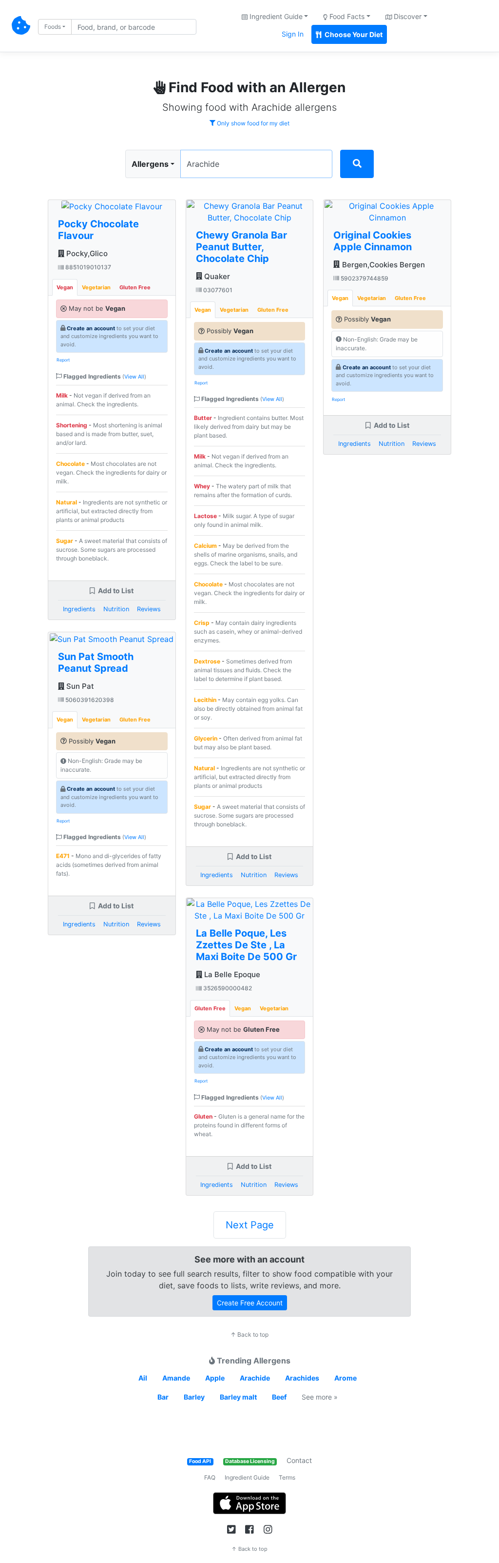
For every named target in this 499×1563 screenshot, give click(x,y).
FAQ (209, 1477)
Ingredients (79, 609)
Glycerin (205, 738)
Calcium (205, 545)
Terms (287, 1477)
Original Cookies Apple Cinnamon (372, 241)
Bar (163, 1397)
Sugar (64, 540)
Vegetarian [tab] (96, 287)
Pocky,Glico (86, 253)
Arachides (302, 1378)
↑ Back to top (249, 1334)
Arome (345, 1378)
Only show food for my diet (252, 123)
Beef (279, 1397)
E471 (63, 856)
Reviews (149, 609)
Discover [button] (407, 16)
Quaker (216, 276)
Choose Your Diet (353, 34)
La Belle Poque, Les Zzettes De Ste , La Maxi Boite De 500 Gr (246, 944)
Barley (194, 1397)
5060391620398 (89, 699)
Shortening (71, 425)
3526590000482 (227, 988)
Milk (62, 395)
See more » (320, 1397)
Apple (215, 1378)
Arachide (255, 1378)
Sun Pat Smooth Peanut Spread (96, 662)
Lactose (205, 516)
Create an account (91, 328)
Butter (203, 417)
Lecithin (205, 699)
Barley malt (238, 1397)
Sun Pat (79, 686)
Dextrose (207, 661)
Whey (202, 486)
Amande (176, 1378)
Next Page (250, 1225)
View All (134, 376)
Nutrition (116, 609)
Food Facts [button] (346, 16)
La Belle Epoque (231, 974)
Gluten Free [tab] (135, 287)
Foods (52, 26)
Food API (200, 1461)
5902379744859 (363, 278)
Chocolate (70, 463)
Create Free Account (250, 1303)
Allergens (150, 164)
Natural (66, 502)
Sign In (293, 34)
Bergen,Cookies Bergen (382, 264)
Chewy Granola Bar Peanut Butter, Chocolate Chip (241, 246)
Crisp (202, 622)
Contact (299, 1460)
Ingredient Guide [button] (275, 16)
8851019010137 (87, 267)
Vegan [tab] (65, 287)
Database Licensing (250, 1461)
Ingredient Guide (247, 1477)
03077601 (217, 290)
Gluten (203, 1116)
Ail (142, 1378)
